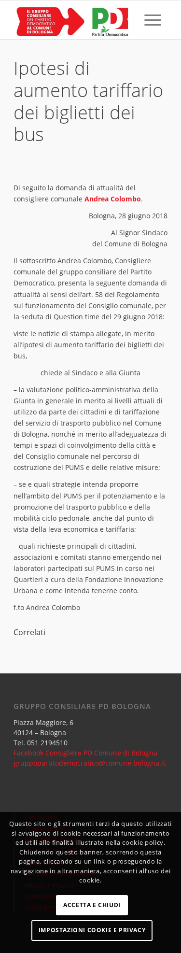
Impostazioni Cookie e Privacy (92, 930)
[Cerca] (130, 19)
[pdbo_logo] (75, 19)
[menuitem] (130, 19)
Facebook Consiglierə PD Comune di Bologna (85, 752)
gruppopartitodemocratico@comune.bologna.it (90, 763)
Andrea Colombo (112, 198)
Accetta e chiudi (92, 905)
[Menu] (152, 19)
